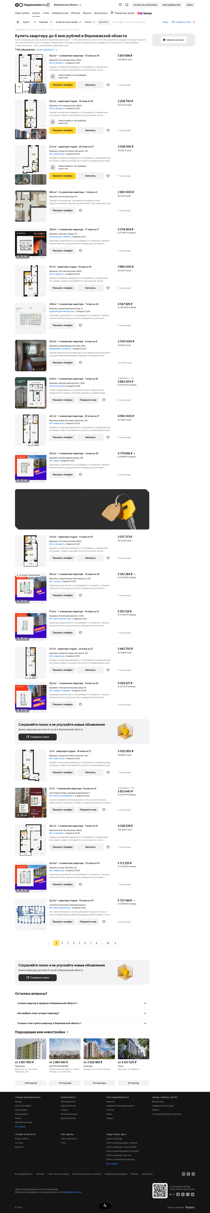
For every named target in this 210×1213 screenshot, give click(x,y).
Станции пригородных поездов (166, 1114)
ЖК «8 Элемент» (57, 63)
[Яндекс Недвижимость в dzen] (188, 1174)
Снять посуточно (69, 1138)
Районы (155, 1110)
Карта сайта (147, 1174)
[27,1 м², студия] (32, 664)
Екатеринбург (21, 1114)
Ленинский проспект (68, 616)
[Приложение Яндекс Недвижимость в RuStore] (192, 1194)
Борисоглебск (21, 1138)
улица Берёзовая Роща (69, 308)
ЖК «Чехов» (55, 581)
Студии (64, 1110)
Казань (18, 1118)
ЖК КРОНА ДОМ (57, 386)
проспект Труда (66, 234)
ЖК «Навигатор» (57, 154)
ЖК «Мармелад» (57, 870)
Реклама (40, 1174)
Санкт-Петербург (23, 1106)
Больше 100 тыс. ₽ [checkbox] (31, 521)
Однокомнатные (68, 1106)
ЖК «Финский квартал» (60, 908)
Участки (110, 1110)
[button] (126, 4)
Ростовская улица (67, 60)
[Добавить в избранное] (108, 85)
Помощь (134, 1174)
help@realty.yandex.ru (71, 1192)
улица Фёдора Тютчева (69, 346)
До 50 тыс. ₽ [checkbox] (46, 513)
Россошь (19, 1143)
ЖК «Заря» (54, 461)
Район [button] (165, 22)
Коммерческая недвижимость (120, 1106)
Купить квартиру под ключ (118, 1155)
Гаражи (109, 1118)
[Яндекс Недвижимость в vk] (183, 1174)
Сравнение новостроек (163, 1106)
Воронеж (53, 60)
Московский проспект (69, 383)
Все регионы (158, 1101)
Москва (18, 1101)
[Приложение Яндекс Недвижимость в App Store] (178, 1194)
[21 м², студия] (32, 767)
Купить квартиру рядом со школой (122, 1151)
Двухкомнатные (68, 1118)
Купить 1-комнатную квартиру (120, 1159)
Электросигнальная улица (71, 688)
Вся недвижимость (24, 1174)
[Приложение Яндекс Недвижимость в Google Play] (183, 1194)
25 (108, 943)
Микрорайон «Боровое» (60, 349)
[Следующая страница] (115, 943)
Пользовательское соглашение (86, 1174)
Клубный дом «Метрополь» (62, 311)
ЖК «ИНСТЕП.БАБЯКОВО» (61, 796)
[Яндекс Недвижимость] (32, 5)
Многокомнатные (69, 1114)
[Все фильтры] (18, 22)
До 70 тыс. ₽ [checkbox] (65, 513)
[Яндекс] (190, 1207)
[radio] (62, 943)
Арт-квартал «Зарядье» (60, 690)
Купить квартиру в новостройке (121, 1147)
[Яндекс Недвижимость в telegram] (193, 1174)
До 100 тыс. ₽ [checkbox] (84, 513)
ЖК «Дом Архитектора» (60, 619)
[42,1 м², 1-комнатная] (32, 431)
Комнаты (110, 1101)
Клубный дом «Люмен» (60, 237)
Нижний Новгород (23, 1122)
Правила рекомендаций (116, 1174)
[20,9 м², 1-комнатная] (32, 319)
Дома (109, 1114)
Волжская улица (66, 196)
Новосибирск (21, 1110)
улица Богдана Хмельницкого (72, 578)
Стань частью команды (58, 1174)
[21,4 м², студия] (32, 166)
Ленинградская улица (69, 458)
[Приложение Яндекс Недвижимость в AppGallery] (187, 1194)
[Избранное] (120, 4)
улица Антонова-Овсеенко (71, 151)
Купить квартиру (114, 1138)
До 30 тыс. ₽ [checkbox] (27, 513)
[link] (190, 4)
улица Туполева (66, 867)
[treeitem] (23, 13)
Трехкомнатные (68, 1101)
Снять (63, 1143)
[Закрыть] (194, 22)
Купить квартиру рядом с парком (121, 1143)
